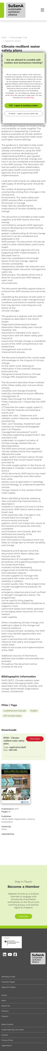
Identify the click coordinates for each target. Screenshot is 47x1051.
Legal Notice (6, 1045)
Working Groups (8, 977)
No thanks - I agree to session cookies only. (23, 113)
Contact (4, 1035)
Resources (5, 1006)
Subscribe (23, 916)
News (3, 1000)
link (11, 95)
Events (4, 995)
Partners (4, 1011)
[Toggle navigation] (42, 10)
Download (35, 739)
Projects (4, 1016)
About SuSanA (7, 1024)
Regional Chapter (8, 987)
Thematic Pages (8, 982)
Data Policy (30, 98)
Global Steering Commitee (12, 1030)
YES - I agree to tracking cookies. (23, 106)
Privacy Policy (7, 1040)
